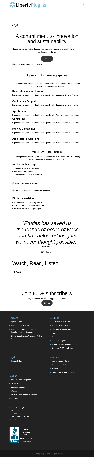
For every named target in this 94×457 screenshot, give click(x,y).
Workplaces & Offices (60, 325)
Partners (55, 369)
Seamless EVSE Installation (62, 348)
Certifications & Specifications (63, 372)
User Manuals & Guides (61, 365)
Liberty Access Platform (20, 325)
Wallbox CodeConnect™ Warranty (24, 395)
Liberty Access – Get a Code (63, 361)
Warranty (14, 391)
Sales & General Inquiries (21, 380)
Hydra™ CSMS (17, 322)
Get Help (14, 399)
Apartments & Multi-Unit (61, 322)
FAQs (18, 271)
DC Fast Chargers (59, 341)
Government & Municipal (61, 329)
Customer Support (18, 387)
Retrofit (54, 337)
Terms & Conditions (18, 365)
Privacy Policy (16, 361)
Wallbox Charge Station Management (66, 344)
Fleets (54, 333)
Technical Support (18, 383)
